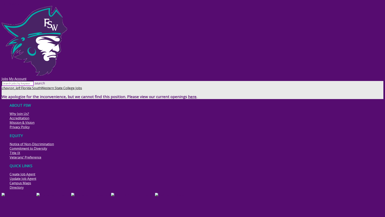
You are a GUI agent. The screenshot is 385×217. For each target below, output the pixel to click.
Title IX (15, 153)
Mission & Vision (22, 122)
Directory (17, 187)
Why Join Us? (19, 114)
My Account (17, 79)
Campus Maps (20, 183)
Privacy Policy (20, 127)
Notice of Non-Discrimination (32, 144)
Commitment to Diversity (28, 148)
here (192, 96)
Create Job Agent (22, 174)
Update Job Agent (23, 178)
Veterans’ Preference (25, 157)
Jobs (5, 79)
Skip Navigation (13, 4)
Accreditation (19, 118)
